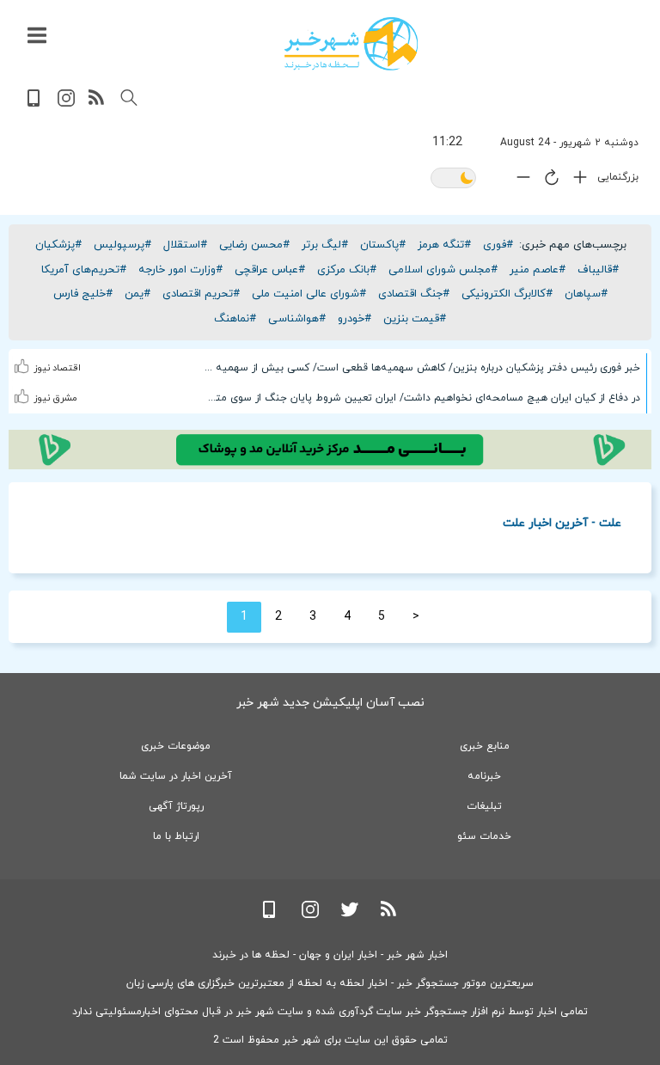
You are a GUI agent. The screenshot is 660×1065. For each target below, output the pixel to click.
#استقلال (185, 245)
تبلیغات (484, 806)
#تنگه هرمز (444, 245)
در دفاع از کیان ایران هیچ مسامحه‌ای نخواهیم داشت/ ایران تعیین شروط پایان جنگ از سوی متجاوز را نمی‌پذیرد (421, 398)
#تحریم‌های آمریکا (83, 270)
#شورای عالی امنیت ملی (309, 294)
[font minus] (519, 181)
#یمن (137, 294)
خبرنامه (484, 776)
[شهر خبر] (351, 43)
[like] (22, 355)
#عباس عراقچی (270, 270)
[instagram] (66, 103)
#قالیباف (598, 270)
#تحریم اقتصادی (201, 294)
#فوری (498, 245)
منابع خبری (485, 746)
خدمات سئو (484, 836)
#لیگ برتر (325, 245)
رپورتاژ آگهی (176, 806)
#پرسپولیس (122, 245)
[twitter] (349, 915)
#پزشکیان (58, 245)
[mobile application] (35, 103)
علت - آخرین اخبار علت (562, 522)
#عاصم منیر (537, 270)
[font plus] (575, 181)
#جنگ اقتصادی (413, 294)
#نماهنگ (235, 319)
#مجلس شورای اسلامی (443, 270)
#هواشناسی (297, 319)
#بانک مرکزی (346, 270)
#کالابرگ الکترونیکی (507, 294)
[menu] (37, 36)
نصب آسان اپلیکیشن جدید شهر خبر (330, 703)
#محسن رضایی (254, 245)
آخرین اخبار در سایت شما (175, 776)
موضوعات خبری (176, 746)
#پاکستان (383, 245)
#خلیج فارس (83, 294)
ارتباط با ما (176, 836)
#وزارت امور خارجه (180, 270)
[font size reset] (547, 180)
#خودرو (354, 319)
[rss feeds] (97, 103)
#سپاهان (586, 294)
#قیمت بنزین (414, 319)
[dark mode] (453, 179)
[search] (129, 98)
